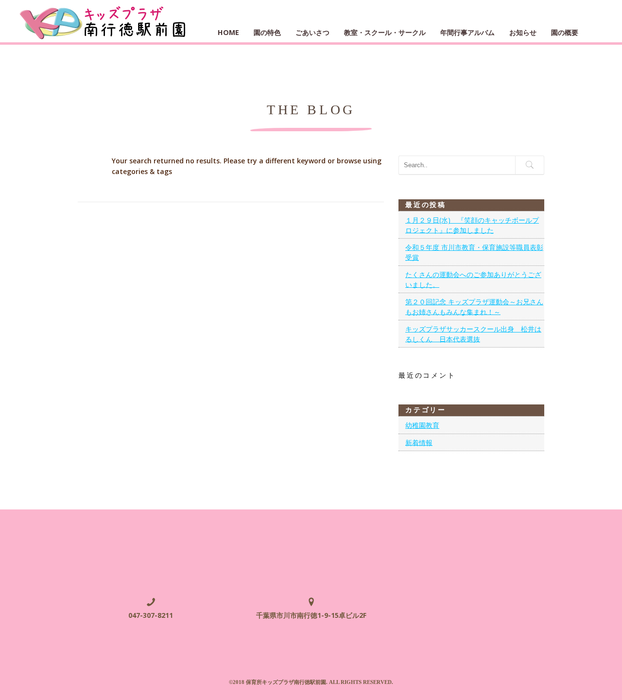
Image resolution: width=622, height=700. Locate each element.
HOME (228, 32)
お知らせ (522, 32)
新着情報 (418, 442)
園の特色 (267, 32)
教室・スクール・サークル (385, 32)
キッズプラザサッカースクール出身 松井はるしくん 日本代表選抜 (473, 334)
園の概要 (564, 32)
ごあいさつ (312, 32)
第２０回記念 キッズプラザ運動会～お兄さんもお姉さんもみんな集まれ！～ (474, 306)
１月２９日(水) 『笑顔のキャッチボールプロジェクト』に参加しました (472, 225)
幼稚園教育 (422, 425)
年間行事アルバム (467, 32)
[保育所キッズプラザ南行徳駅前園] (103, 21)
